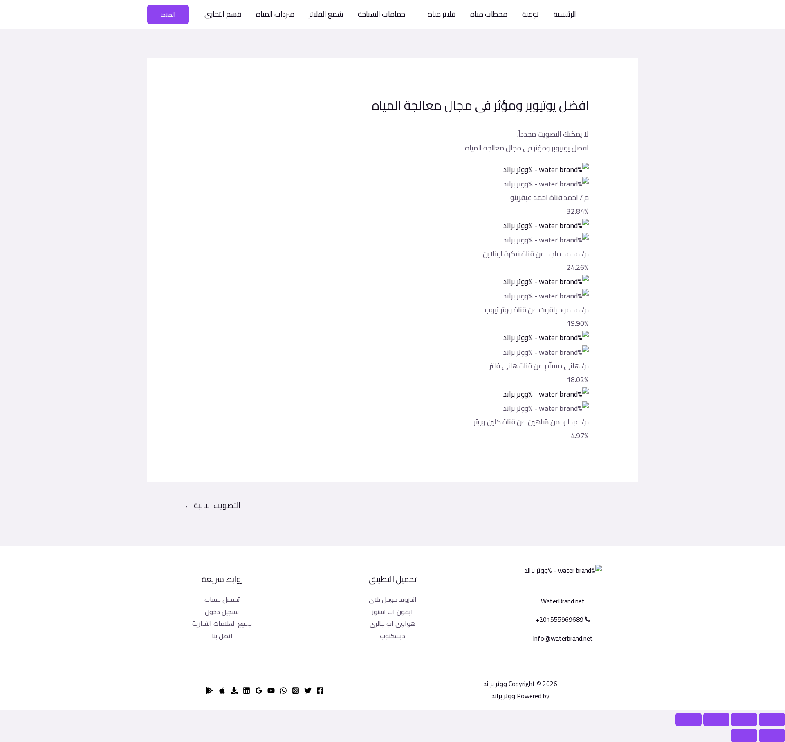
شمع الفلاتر (326, 14)
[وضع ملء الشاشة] (716, 719)
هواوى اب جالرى (392, 623)
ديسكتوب (392, 636)
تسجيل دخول (222, 611)
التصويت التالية (212, 505)
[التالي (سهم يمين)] (744, 735)
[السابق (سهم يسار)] (772, 735)
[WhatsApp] (283, 690)
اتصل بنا (222, 636)
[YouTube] (271, 690)
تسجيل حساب (222, 599)
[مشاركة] (744, 719)
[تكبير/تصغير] (688, 719)
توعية (530, 14)
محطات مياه (488, 14)
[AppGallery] (234, 690)
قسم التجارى (222, 14)
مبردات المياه (275, 14)
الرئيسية (565, 14)
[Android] (209, 690)
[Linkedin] (246, 690)
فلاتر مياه (441, 14)
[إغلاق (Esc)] (772, 719)
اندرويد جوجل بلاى (393, 599)
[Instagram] (295, 690)
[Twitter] (308, 690)
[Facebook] (320, 690)
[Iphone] (222, 690)
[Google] (258, 690)
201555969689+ (560, 619)
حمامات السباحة (381, 14)
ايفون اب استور (392, 611)
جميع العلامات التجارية (222, 623)
